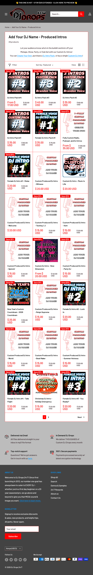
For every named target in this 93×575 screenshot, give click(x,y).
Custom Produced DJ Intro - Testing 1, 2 (46, 224)
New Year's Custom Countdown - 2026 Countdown (15, 312)
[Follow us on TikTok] (25, 559)
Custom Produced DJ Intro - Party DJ (74, 267)
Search (54, 481)
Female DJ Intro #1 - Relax (18, 181)
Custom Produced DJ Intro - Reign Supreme (46, 310)
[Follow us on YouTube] (20, 559)
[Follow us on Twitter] (11, 559)
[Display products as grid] (79, 65)
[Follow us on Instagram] (15, 559)
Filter (14, 65)
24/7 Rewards (57, 489)
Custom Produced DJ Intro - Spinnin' (18, 267)
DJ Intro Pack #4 (14, 97)
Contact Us (55, 498)
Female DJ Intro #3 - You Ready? (73, 400)
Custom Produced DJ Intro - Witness (46, 182)
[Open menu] (6, 14)
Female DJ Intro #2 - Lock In (74, 310)
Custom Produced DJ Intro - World (18, 356)
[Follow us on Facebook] (6, 559)
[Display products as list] (83, 65)
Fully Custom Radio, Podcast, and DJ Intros (72, 139)
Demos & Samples (59, 485)
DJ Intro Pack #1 (14, 138)
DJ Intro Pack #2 (70, 97)
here (30, 458)
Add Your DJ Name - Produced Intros (26, 27)
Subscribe (13, 536)
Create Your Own (24, 55)
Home (7, 27)
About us (54, 493)
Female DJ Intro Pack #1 (45, 138)
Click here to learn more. (30, 500)
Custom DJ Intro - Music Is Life (74, 182)
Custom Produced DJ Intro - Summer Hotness (74, 356)
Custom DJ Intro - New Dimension (44, 267)
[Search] (81, 14)
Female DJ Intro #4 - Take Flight (18, 400)
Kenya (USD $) (11, 548)
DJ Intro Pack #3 (42, 97)
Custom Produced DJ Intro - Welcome (18, 224)
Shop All (54, 477)
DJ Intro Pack (49, 55)
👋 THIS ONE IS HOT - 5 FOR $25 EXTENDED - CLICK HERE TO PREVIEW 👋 (46, 2)
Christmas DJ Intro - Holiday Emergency (43, 400)
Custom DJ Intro (75, 55)
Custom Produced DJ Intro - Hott (74, 224)
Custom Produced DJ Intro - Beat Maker (46, 356)
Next (80, 417)
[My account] (90, 14)
